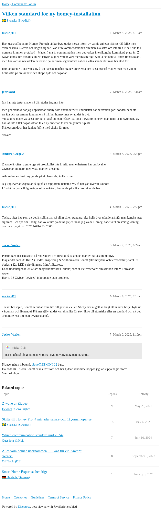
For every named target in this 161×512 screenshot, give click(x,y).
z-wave (17, 409)
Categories (20, 497)
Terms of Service (58, 497)
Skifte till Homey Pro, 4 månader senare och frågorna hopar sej (47, 419)
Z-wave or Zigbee (14, 403)
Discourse (24, 506)
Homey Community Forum (19, 4)
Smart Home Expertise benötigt (24, 472)
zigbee (26, 409)
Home (6, 497)
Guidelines (37, 497)
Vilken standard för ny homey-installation (51, 14)
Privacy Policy (82, 497)
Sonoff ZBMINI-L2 (44, 364)
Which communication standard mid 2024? (32, 435)
